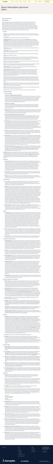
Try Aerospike (39, 1)
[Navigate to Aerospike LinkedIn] (27, 461)
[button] (42, 1)
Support (36, 1)
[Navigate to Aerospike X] (26, 461)
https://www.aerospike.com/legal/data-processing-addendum (29, 53)
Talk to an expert (47, 1)
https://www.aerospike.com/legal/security (22, 163)
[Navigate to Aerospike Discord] (21, 461)
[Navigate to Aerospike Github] (22, 461)
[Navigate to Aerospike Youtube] (25, 461)
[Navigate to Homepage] (5, 1)
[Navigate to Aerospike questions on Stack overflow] (24, 461)
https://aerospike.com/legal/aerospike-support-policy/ (31, 86)
